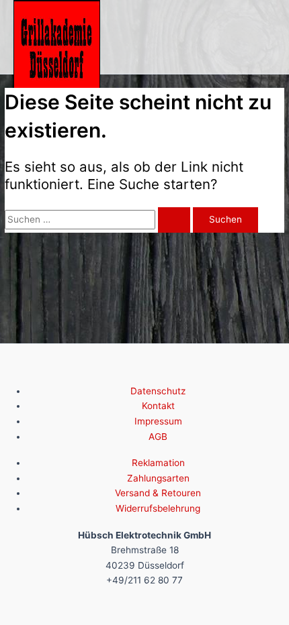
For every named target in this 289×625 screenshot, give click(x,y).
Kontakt (158, 405)
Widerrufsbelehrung (158, 508)
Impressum (158, 421)
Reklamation (158, 462)
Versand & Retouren (158, 493)
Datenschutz (157, 391)
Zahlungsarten (158, 478)
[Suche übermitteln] (174, 220)
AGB (158, 436)
